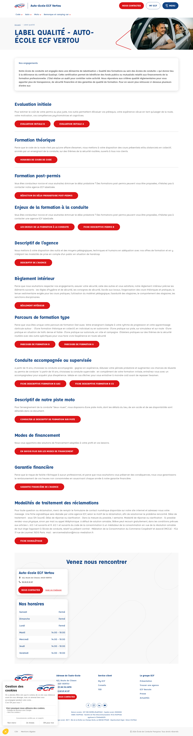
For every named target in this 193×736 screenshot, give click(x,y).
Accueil (18, 25)
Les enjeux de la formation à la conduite (44, 226)
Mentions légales (28, 731)
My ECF (101, 681)
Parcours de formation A (79, 344)
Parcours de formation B (35, 344)
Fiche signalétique (31, 540)
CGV (16, 731)
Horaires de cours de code (36, 159)
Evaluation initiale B (32, 123)
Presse (143, 693)
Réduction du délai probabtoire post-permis (46, 195)
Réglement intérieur (32, 305)
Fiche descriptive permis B (99, 226)
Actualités (144, 698)
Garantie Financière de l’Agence (39, 486)
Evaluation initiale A (71, 123)
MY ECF (153, 5)
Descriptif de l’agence (33, 262)
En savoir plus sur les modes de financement (46, 451)
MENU (172, 5)
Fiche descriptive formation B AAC (40, 383)
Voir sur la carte (64, 687)
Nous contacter (131, 5)
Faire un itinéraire (53, 590)
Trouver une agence (149, 685)
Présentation (146, 681)
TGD (100, 689)
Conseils (102, 685)
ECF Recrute (145, 689)
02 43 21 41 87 (27, 582)
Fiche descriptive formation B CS (94, 383)
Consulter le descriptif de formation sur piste (47, 419)
